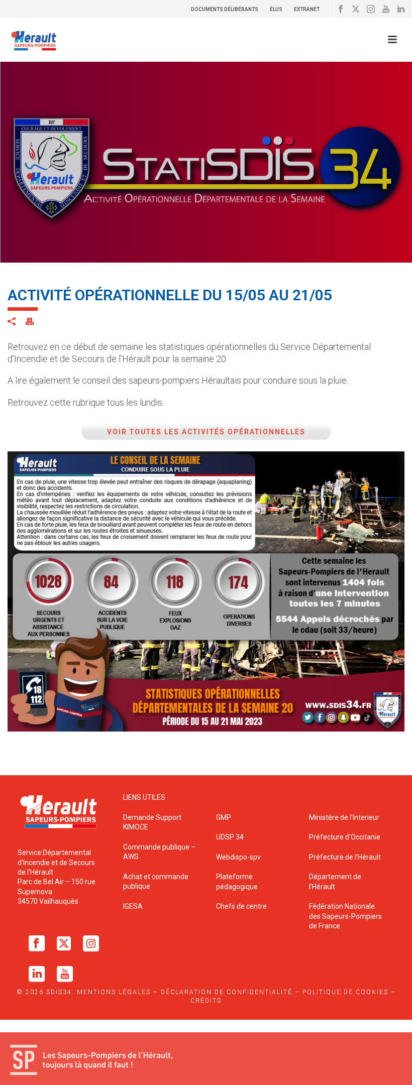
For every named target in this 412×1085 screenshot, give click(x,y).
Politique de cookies (345, 992)
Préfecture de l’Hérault (345, 857)
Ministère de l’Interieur (344, 817)
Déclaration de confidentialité (226, 992)
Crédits (206, 1000)
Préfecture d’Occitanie (344, 837)
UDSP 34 (230, 837)
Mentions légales (114, 992)
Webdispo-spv (238, 857)
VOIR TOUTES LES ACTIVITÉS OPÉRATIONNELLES (206, 432)
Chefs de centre (241, 906)
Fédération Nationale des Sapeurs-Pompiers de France (345, 916)
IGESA (133, 906)
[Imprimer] (35, 321)
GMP (223, 817)
